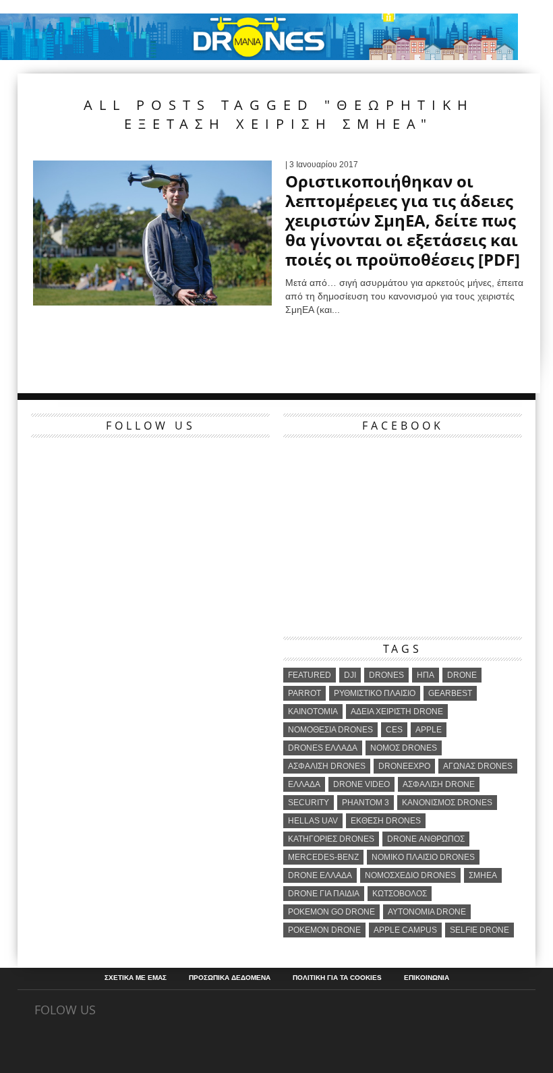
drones (386, 675)
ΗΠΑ (425, 675)
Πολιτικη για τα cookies (337, 978)
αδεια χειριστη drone (397, 711)
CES (394, 729)
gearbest (450, 693)
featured (309, 675)
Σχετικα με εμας (136, 978)
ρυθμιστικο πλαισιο (374, 693)
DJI (350, 675)
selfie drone (479, 930)
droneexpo (404, 766)
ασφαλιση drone (439, 784)
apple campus (405, 930)
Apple (428, 729)
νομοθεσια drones (330, 729)
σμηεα (483, 875)
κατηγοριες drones (331, 839)
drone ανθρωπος (426, 839)
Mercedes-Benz (323, 857)
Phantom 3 (365, 802)
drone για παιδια (323, 893)
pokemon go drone (331, 912)
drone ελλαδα (320, 875)
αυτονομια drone (427, 912)
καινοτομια (313, 711)
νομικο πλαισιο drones (423, 857)
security (308, 802)
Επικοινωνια (426, 978)
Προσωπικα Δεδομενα (229, 978)
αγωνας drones (478, 766)
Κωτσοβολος (399, 893)
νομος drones (403, 748)
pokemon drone (324, 930)
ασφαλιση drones (327, 766)
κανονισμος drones (447, 802)
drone (462, 675)
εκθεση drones (386, 820)
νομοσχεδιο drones (410, 875)
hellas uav (313, 820)
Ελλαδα (304, 784)
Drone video (361, 784)
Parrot (304, 693)
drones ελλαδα (322, 748)
